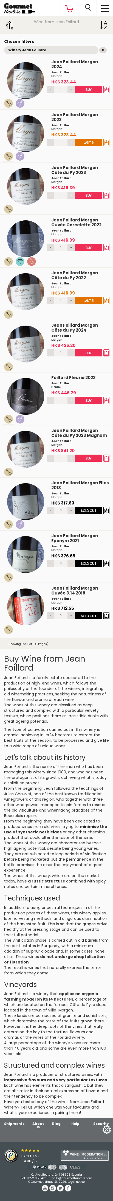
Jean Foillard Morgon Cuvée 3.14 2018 (74, 590)
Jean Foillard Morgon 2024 (74, 64)
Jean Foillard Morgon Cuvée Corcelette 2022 (76, 222)
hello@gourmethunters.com (72, 1178)
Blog (56, 1123)
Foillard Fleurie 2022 (73, 377)
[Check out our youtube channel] (45, 1190)
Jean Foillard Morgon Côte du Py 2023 (74, 170)
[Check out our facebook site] (68, 1190)
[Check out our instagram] (53, 1190)
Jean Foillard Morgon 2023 (74, 117)
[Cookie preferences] (100, 1129)
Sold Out (88, 510)
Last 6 (89, 142)
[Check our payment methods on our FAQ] (56, 1167)
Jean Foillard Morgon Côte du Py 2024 (74, 327)
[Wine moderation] (85, 1155)
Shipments (14, 1123)
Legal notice (76, 1182)
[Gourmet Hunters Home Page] (17, 7)
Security (101, 1123)
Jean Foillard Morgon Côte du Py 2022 (74, 275)
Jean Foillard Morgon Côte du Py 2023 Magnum (79, 433)
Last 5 (89, 300)
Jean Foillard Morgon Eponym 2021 (74, 538)
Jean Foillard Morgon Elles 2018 (80, 485)
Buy (89, 89)
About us (38, 1125)
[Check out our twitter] (61, 1190)
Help (75, 1123)
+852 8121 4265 (37, 1178)
